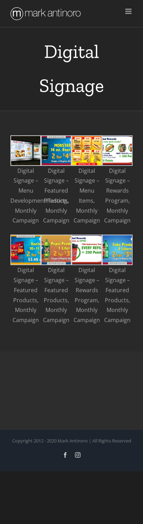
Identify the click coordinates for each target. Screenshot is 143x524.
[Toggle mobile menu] (129, 11)
